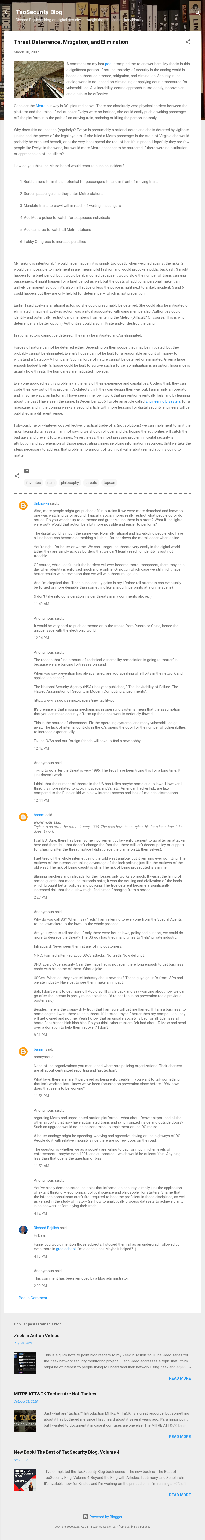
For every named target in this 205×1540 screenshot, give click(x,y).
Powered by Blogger (105, 1517)
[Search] (198, 13)
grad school (66, 1249)
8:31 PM (40, 1035)
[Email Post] (27, 472)
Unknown (41, 503)
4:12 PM (40, 1213)
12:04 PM (41, 638)
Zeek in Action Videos (37, 1335)
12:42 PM (41, 748)
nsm (51, 482)
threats (91, 482)
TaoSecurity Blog (39, 12)
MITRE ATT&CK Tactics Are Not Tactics (55, 1393)
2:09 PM (40, 1286)
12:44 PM (41, 800)
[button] (188, 43)
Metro (41, 106)
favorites (33, 482)
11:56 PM (41, 1096)
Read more (180, 1378)
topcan (109, 482)
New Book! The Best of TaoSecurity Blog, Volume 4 (67, 1452)
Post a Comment (33, 1298)
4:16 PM (40, 1256)
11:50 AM (41, 1166)
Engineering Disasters (163, 401)
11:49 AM (41, 604)
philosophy (70, 482)
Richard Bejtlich (46, 1228)
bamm (39, 815)
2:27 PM (40, 897)
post (109, 64)
